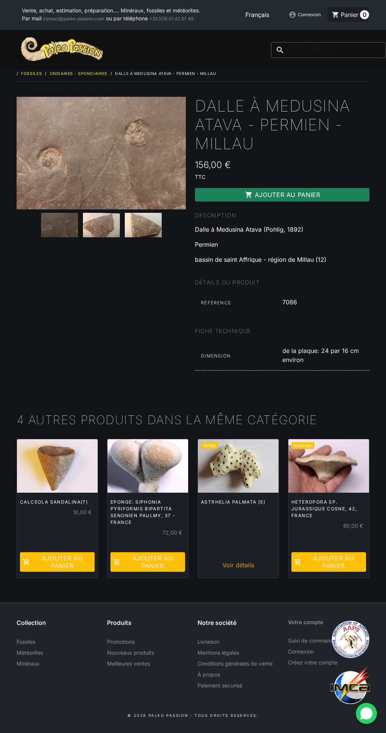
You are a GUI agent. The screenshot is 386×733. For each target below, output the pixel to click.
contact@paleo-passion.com (73, 18)
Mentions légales (218, 652)
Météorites (30, 652)
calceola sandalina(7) (54, 502)
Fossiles (26, 641)
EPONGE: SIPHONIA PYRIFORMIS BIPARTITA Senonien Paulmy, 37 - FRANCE (142, 512)
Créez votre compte (312, 662)
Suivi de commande (312, 640)
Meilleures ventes (128, 663)
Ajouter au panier (282, 195)
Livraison (208, 641)
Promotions (121, 641)
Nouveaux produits (130, 652)
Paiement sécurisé (220, 685)
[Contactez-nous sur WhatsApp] (366, 713)
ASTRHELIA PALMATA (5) (233, 502)
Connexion (301, 651)
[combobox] (328, 50)
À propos (209, 674)
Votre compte (305, 622)
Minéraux (28, 663)
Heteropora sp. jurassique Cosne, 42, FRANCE (324, 508)
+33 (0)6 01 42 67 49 (171, 18)
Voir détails (238, 565)
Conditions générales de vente (235, 663)
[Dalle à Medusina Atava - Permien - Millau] (101, 153)
